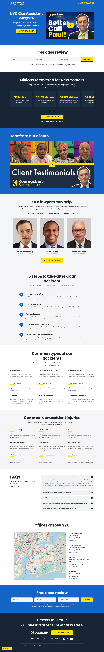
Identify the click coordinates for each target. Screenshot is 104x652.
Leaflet (56, 579)
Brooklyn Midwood (75, 533)
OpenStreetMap (62, 579)
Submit (86, 59)
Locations (35, 3)
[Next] (53, 110)
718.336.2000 (63, 633)
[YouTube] (71, 639)
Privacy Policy (50, 64)
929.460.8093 (73, 566)
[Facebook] (64, 639)
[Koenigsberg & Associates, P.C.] (17, 3)
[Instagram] (68, 639)
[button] (35, 569)
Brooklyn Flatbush (75, 545)
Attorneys (55, 3)
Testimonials (66, 3)
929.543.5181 (73, 552)
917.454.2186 (73, 578)
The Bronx (72, 571)
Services (45, 3)
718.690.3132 (72, 540)
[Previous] (50, 110)
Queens (71, 557)
